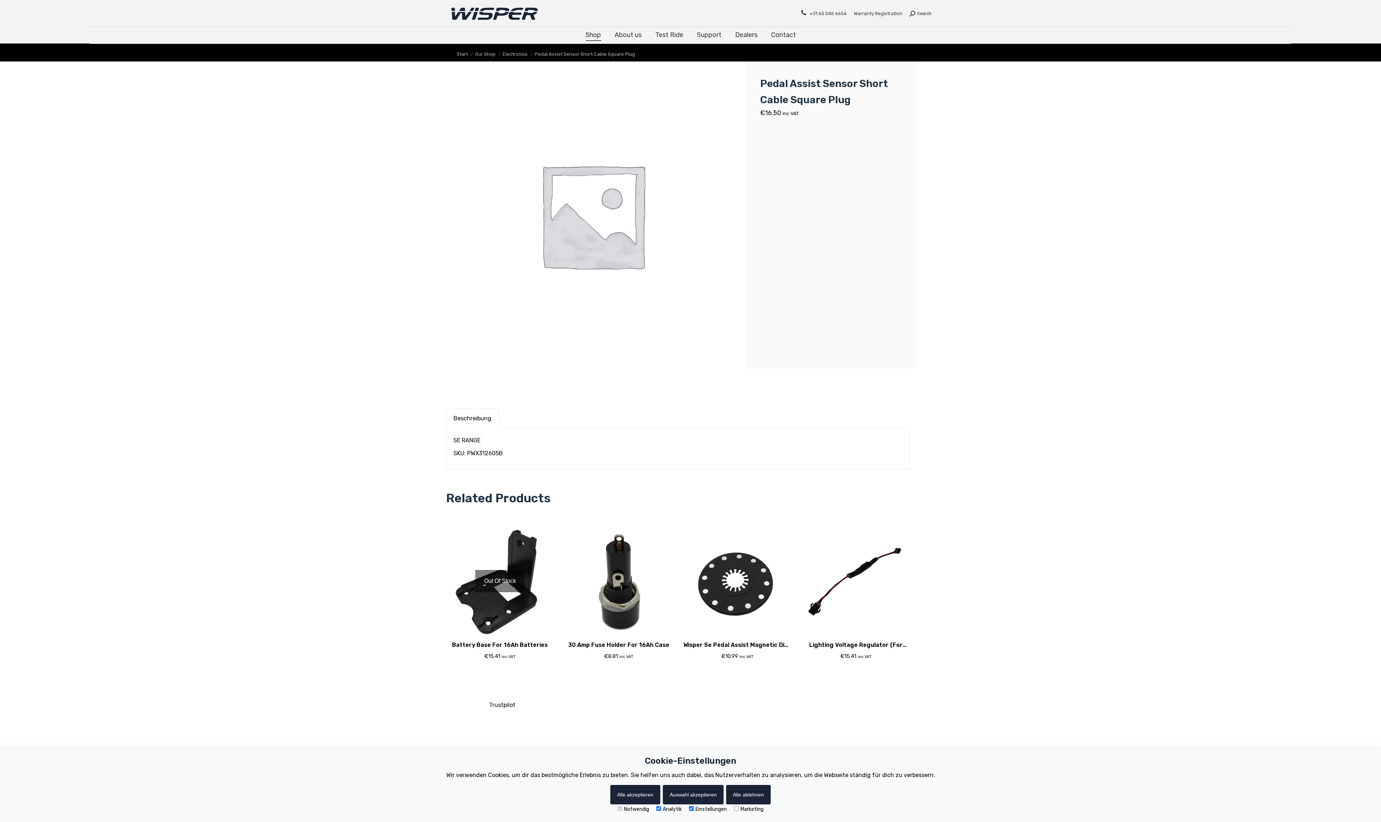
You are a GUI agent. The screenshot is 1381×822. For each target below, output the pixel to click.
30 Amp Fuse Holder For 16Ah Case (618, 644)
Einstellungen (711, 809)
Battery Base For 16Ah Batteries (500, 644)
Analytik (672, 809)
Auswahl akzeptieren (693, 795)
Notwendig (636, 809)
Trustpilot (502, 705)
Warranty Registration (878, 13)
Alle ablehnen (748, 795)
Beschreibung (472, 418)
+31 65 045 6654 (828, 13)
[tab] (472, 418)
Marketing (752, 809)
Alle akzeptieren (635, 795)
